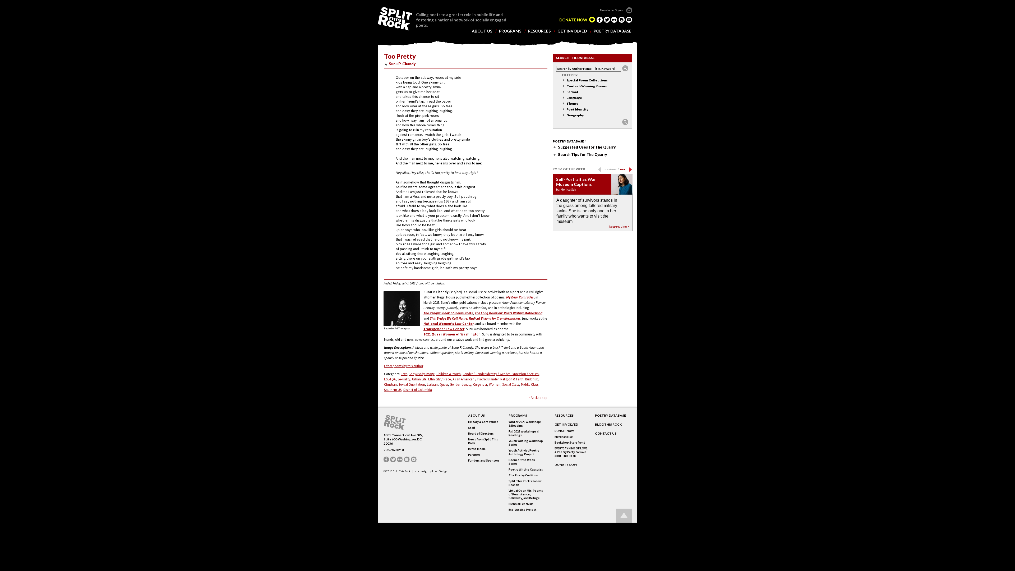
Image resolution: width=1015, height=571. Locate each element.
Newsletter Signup (612, 10)
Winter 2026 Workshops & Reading (525, 423)
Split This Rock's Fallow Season (525, 483)
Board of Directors (481, 433)
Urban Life (419, 379)
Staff (471, 428)
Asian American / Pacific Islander (476, 379)
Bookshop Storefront (570, 442)
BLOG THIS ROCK (608, 424)
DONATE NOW (573, 20)
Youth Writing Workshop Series (526, 442)
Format (572, 92)
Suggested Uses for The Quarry (587, 147)
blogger (622, 19)
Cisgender (480, 384)
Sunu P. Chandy (402, 64)
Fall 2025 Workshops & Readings (524, 433)
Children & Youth (448, 374)
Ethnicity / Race (439, 379)
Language (574, 98)
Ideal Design (439, 471)
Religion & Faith (511, 379)
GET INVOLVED (566, 424)
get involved (572, 31)
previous (611, 169)
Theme (572, 103)
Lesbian (432, 384)
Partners (474, 455)
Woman (494, 384)
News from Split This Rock (483, 441)
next (623, 169)
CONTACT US (605, 433)
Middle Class (529, 384)
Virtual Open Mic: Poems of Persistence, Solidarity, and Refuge (526, 494)
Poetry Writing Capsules (526, 469)
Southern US (393, 390)
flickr (614, 19)
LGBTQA (390, 379)
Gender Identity (460, 384)
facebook (599, 19)
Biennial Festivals (521, 504)
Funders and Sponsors (484, 460)
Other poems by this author (403, 366)
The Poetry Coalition (523, 475)
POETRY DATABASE (610, 415)
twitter (607, 19)
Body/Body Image (422, 374)
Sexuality (404, 379)
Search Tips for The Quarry (582, 154)
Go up (624, 516)
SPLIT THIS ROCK (394, 18)
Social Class (510, 384)
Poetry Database (568, 141)
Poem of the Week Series (522, 462)
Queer (444, 384)
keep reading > (619, 226)
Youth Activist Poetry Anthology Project (524, 452)
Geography (575, 115)
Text (404, 374)
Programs (518, 415)
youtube (629, 19)
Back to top (539, 397)
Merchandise (564, 437)
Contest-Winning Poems (586, 86)
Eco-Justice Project (523, 510)
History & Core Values (483, 422)
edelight (592, 19)
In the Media (477, 449)
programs (510, 31)
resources (539, 31)
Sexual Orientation (412, 384)
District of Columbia (417, 390)
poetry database (612, 31)
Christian (390, 384)
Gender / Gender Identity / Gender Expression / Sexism (501, 374)
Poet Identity (577, 109)
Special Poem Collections (587, 80)
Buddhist (531, 379)
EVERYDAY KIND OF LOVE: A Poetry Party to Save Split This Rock (571, 452)
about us (482, 31)
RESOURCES (564, 415)
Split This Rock (401, 471)
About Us (476, 415)
